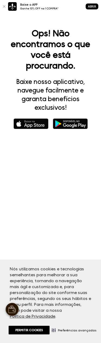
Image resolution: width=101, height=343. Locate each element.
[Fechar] (4, 6)
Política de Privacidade (32, 316)
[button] (74, 330)
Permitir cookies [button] (29, 330)
